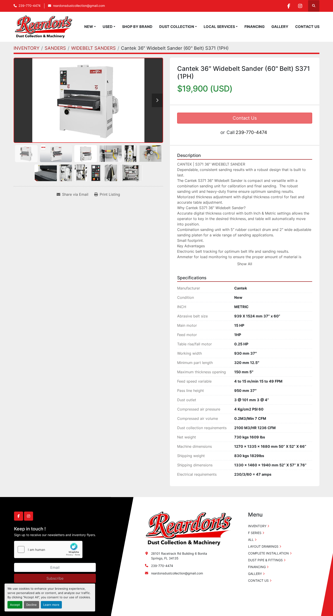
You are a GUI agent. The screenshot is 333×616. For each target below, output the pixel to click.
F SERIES (254, 533)
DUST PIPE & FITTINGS (265, 560)
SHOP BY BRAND (137, 26)
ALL (251, 540)
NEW (88, 26)
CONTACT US (307, 26)
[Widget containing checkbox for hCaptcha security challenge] (48, 549)
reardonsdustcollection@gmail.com (79, 5)
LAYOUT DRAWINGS (263, 546)
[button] (90, 26)
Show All (244, 264)
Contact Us (245, 118)
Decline (31, 604)
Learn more (51, 604)
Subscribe (54, 578)
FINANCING (254, 26)
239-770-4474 (30, 5)
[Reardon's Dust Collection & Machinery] (188, 528)
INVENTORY (257, 526)
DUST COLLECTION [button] (176, 26)
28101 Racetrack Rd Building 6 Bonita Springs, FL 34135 (179, 556)
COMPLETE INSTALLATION (268, 553)
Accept (15, 604)
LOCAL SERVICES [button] (219, 26)
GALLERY (279, 26)
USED (108, 26)
